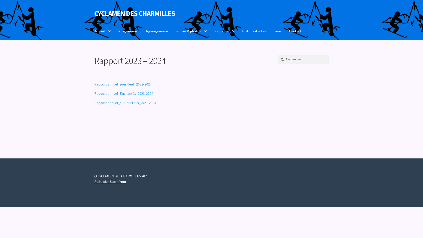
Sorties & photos (188, 31)
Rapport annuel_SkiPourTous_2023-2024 (125, 102)
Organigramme (156, 31)
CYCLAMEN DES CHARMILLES (134, 13)
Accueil (99, 31)
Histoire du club (254, 31)
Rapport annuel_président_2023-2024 (123, 84)
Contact (295, 31)
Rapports (221, 31)
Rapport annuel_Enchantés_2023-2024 (123, 93)
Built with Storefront (110, 181)
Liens (277, 31)
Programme (127, 31)
